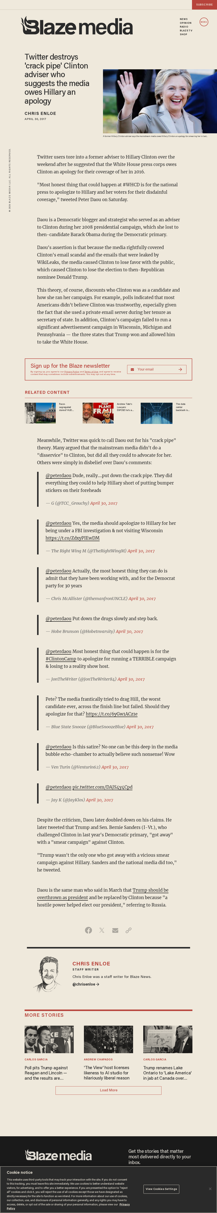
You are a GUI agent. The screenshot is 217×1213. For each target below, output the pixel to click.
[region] (108, 1189)
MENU (204, 22)
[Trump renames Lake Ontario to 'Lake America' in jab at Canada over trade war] (167, 1039)
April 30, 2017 (103, 503)
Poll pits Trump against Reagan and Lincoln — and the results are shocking (46, 1073)
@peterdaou (58, 475)
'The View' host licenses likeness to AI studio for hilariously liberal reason (106, 1073)
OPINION (186, 23)
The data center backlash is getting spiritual (184, 407)
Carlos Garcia (36, 1059)
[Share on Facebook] (88, 930)
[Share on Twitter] (101, 930)
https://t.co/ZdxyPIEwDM (73, 538)
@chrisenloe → (85, 985)
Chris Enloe (40, 114)
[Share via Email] (115, 930)
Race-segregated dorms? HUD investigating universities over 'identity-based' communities (67, 407)
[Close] (210, 1189)
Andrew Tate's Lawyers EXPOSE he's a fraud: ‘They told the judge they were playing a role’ (124, 407)
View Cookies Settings (161, 1189)
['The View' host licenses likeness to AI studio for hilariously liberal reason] (108, 1039)
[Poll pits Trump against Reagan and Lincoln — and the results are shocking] (49, 1039)
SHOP (183, 34)
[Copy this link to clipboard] (128, 930)
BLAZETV (186, 30)
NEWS (184, 19)
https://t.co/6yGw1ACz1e (112, 714)
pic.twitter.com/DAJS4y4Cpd (102, 787)
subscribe (204, 4)
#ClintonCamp (61, 659)
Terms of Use (91, 372)
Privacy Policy (71, 372)
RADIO (184, 27)
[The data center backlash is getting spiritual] (156, 413)
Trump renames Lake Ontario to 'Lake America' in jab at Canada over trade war (167, 1073)
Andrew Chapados (98, 1059)
